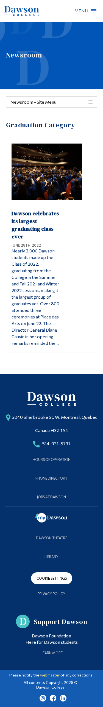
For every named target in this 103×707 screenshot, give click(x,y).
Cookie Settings (52, 578)
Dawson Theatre (51, 538)
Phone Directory (51, 478)
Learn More (52, 653)
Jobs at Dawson (51, 497)
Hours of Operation (52, 459)
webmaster (50, 675)
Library (51, 556)
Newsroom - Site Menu (33, 101)
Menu (94, 11)
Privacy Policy (51, 594)
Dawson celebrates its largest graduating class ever (35, 225)
